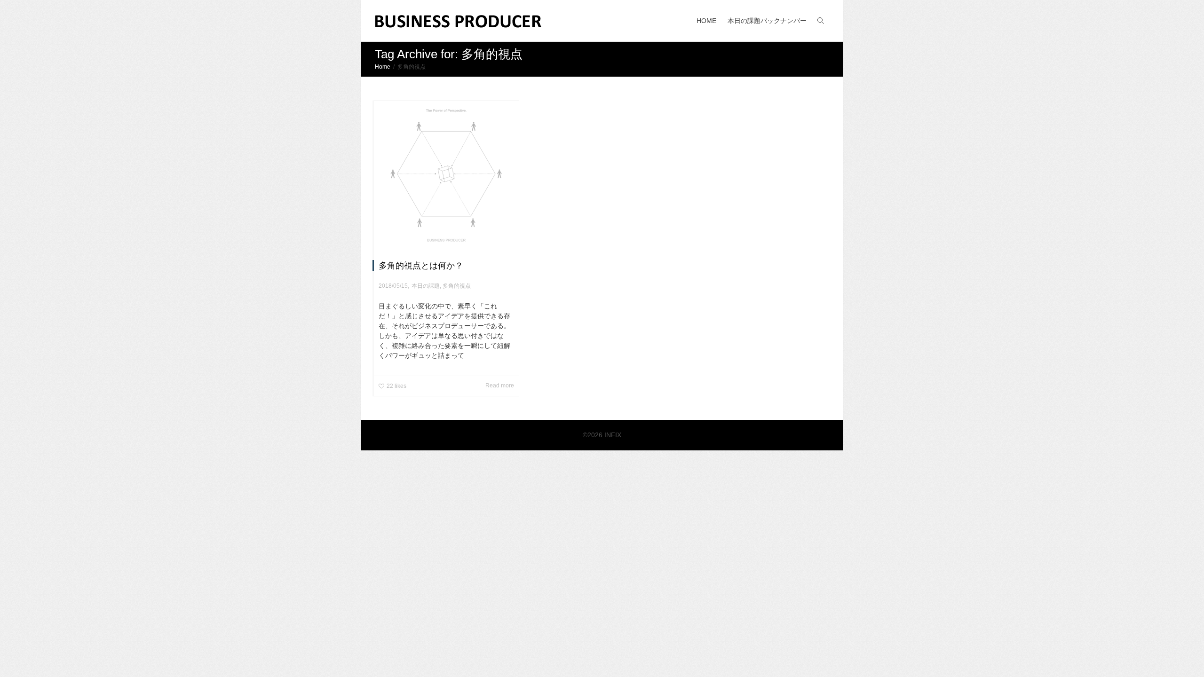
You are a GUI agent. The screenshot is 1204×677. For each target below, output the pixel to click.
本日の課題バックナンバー (767, 20)
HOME (706, 20)
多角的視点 (457, 286)
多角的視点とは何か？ (421, 265)
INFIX (612, 435)
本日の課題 (426, 286)
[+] (446, 173)
